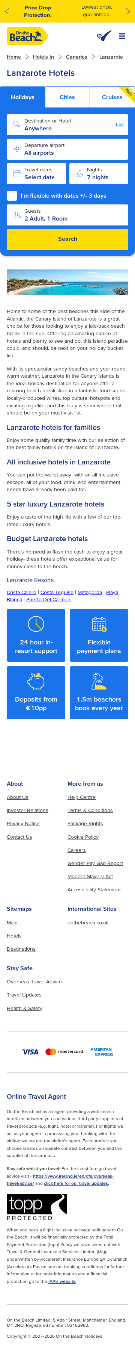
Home (14, 57)
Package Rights (85, 823)
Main (12, 922)
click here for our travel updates (76, 1183)
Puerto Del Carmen (48, 599)
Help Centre (82, 797)
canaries (76, 57)
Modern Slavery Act (90, 876)
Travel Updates (24, 995)
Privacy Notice (23, 823)
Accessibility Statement (94, 889)
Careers (77, 850)
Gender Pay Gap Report (95, 863)
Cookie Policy (83, 837)
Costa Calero (21, 592)
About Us (17, 797)
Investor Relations (27, 810)
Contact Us (19, 837)
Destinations (21, 949)
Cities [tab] (67, 97)
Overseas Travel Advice (34, 981)
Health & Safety (24, 1008)
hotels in (43, 57)
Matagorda (90, 592)
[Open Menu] (122, 36)
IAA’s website (62, 1281)
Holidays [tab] (22, 97)
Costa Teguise (57, 592)
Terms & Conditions (90, 810)
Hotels (14, 936)
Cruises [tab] (118, 94)
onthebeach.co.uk (88, 922)
